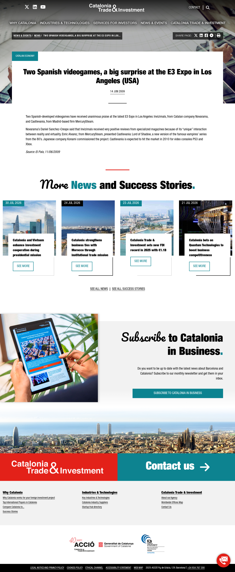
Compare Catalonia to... (13, 507)
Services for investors (115, 23)
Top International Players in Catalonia (20, 502)
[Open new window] (223, 560)
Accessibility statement (118, 568)
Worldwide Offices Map (172, 502)
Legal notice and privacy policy (47, 568)
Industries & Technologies (65, 23)
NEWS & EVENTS (22, 36)
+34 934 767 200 (196, 568)
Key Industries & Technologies (96, 498)
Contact (194, 7)
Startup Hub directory (92, 507)
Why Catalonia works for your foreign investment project (29, 498)
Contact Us (166, 507)
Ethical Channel (94, 568)
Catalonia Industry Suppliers (95, 502)
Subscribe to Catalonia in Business (178, 393)
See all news (99, 289)
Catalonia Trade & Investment (198, 23)
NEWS (37, 36)
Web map (138, 568)
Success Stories (10, 512)
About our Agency (169, 498)
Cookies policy (75, 568)
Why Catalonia (23, 23)
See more (25, 267)
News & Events (154, 23)
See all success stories (128, 289)
